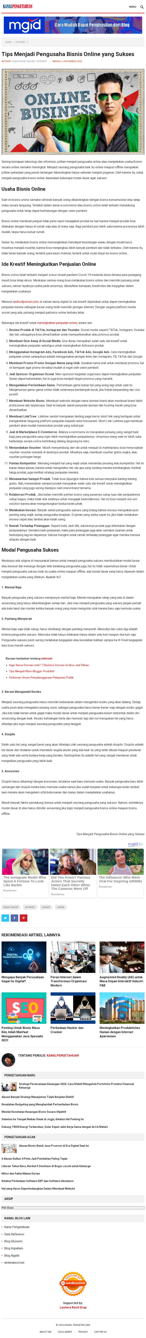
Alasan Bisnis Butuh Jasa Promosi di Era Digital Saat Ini (54, 1145)
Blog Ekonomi (13, 1241)
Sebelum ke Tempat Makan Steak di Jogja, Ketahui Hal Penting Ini (43, 1119)
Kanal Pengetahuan (16, 1227)
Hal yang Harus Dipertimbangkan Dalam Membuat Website (38, 1188)
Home (8, 42)
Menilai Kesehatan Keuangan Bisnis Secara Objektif (34, 1111)
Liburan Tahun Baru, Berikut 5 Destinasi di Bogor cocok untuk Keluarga (46, 1166)
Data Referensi (14, 1234)
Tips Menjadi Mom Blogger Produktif (31, 671)
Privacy (83, 1331)
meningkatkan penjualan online (57, 323)
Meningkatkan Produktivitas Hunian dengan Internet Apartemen (120, 1032)
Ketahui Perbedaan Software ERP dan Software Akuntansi (38, 1181)
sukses (46, 907)
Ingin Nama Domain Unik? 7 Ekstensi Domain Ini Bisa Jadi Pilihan (49, 665)
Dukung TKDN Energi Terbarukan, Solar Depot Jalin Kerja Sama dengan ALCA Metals (55, 1126)
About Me (46, 1331)
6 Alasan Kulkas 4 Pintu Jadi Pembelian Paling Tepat (34, 1158)
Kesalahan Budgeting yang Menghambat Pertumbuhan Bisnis (40, 1104)
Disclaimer (65, 1331)
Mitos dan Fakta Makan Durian (21, 1173)
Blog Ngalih (11, 1255)
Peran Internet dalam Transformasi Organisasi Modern (69, 981)
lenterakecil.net (14, 1262)
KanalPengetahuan (23, 61)
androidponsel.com (25, 302)
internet (20, 42)
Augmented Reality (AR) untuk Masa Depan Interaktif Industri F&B (121, 981)
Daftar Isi (100, 1331)
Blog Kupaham (13, 1248)
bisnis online (10, 907)
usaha (60, 907)
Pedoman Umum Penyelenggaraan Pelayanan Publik (41, 677)
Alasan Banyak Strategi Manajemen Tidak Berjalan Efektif (38, 1096)
